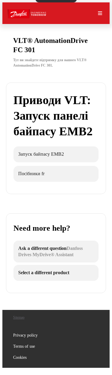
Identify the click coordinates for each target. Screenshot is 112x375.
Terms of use (24, 346)
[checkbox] (56, 154)
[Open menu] (100, 13)
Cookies (20, 357)
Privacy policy (25, 335)
